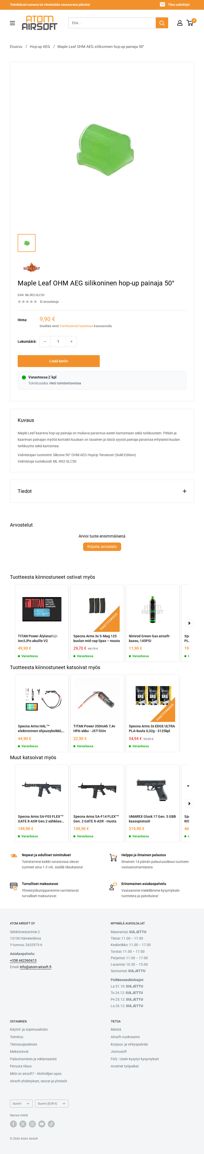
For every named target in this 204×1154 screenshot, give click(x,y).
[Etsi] (162, 22)
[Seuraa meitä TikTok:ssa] (51, 1123)
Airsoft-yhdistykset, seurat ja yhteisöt (38, 1081)
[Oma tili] (179, 23)
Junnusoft (119, 1051)
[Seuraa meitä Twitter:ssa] (22, 1123)
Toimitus (16, 1037)
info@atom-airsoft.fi (35, 967)
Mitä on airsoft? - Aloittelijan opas (35, 1074)
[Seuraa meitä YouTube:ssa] (41, 1123)
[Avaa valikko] (12, 23)
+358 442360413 (23, 960)
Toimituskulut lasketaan (76, 326)
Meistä (116, 1029)
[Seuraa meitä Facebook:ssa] (13, 1123)
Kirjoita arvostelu (102, 546)
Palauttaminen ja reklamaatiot (33, 1059)
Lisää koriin (59, 361)
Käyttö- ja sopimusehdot (29, 1029)
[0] (190, 23)
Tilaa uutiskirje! (179, 4)
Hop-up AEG (40, 46)
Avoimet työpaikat (125, 1066)
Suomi (17, 1103)
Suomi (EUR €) (47, 1103)
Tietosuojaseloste (23, 1044)
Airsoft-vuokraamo (125, 1037)
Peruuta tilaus (21, 1066)
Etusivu (16, 46)
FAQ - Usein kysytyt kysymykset (135, 1059)
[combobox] (112, 22)
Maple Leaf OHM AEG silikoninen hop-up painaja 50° (100, 46)
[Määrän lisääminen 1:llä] (71, 341)
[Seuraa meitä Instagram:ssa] (32, 1123)
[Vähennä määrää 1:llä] (45, 341)
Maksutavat (19, 1051)
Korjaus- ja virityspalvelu (129, 1044)
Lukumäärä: (27, 341)
